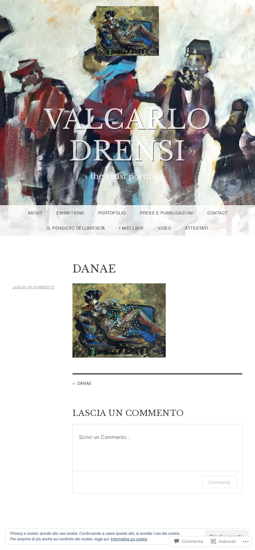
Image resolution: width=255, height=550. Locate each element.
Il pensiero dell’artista (76, 228)
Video (164, 228)
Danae (84, 383)
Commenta (219, 482)
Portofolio (112, 213)
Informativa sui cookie (129, 538)
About (35, 213)
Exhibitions (70, 213)
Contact (217, 213)
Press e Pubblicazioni (167, 213)
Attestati (196, 228)
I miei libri (131, 228)
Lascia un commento (34, 286)
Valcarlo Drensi (127, 135)
